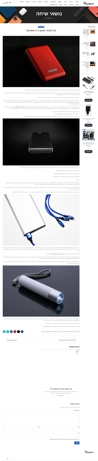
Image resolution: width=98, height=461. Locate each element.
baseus (55, 254)
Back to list (41, 339)
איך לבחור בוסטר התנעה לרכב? (86, 44)
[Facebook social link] (22, 331)
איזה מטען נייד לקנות (75, 331)
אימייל (39, 427)
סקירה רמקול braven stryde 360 (85, 54)
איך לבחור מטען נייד (66, 331)
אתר (78, 433)
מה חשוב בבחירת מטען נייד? (61, 389)
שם (78, 427)
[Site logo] (88, 3)
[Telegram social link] (4, 331)
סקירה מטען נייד (44, 331)
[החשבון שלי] (15, 3)
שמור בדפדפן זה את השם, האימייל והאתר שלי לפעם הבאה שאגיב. (63, 439)
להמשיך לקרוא (61, 395)
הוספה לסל (88, 100)
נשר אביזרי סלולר (45, 34)
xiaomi (59, 254)
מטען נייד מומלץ (51, 331)
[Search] (13, 3)
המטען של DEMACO (20, 107)
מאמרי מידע (47, 18)
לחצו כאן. (45, 326)
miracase (64, 254)
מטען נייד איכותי (58, 331)
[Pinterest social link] (14, 331)
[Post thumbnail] (92, 34)
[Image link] (89, 451)
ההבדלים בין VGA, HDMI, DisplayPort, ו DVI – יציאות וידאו (85, 32)
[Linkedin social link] (11, 331)
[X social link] (18, 331)
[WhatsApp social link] (7, 331)
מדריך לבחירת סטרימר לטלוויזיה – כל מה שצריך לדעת (85, 64)
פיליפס (52, 254)
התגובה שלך (76, 410)
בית (52, 18)
